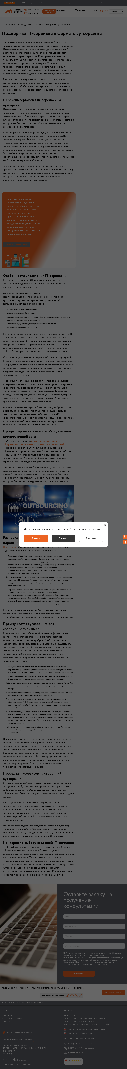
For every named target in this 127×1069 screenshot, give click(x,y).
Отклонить (63, 538)
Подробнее (91, 538)
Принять (36, 538)
